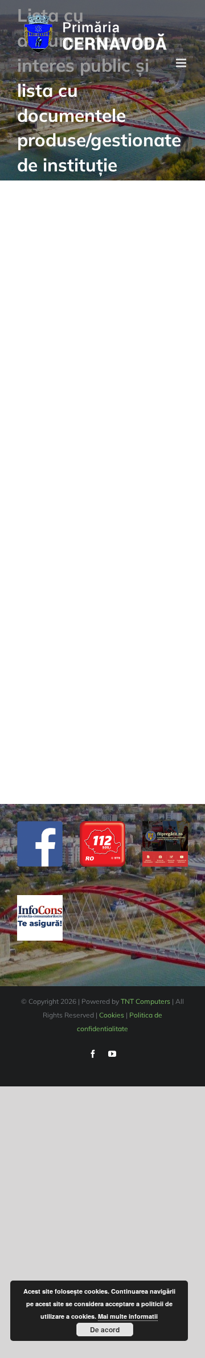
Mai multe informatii (128, 1316)
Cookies (111, 1015)
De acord (105, 1329)
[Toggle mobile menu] (182, 63)
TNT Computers (145, 1001)
